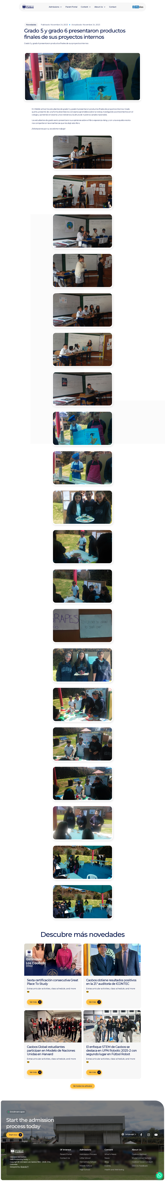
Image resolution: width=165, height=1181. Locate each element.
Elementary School (88, 1162)
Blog (106, 1162)
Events (107, 1166)
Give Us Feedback (140, 1166)
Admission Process (88, 1154)
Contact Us (65, 1158)
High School (85, 1170)
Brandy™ (25, 1167)
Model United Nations (141, 1158)
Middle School (86, 1166)
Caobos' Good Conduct (142, 1162)
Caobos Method (139, 1154)
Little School (85, 1158)
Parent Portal (66, 1154)
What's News (110, 1154)
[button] (55, 7)
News (107, 1158)
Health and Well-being (114, 1170)
